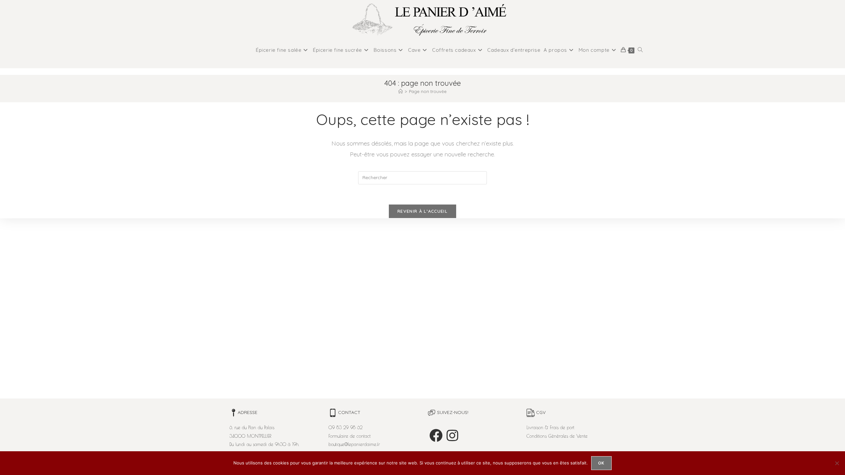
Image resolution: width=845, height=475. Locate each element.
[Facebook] (436, 435)
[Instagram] (452, 435)
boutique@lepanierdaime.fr (354, 444)
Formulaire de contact (349, 436)
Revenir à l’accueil (422, 211)
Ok (601, 462)
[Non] (836, 463)
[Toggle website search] (640, 50)
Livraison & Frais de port (550, 427)
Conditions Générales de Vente (557, 436)
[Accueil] (400, 91)
